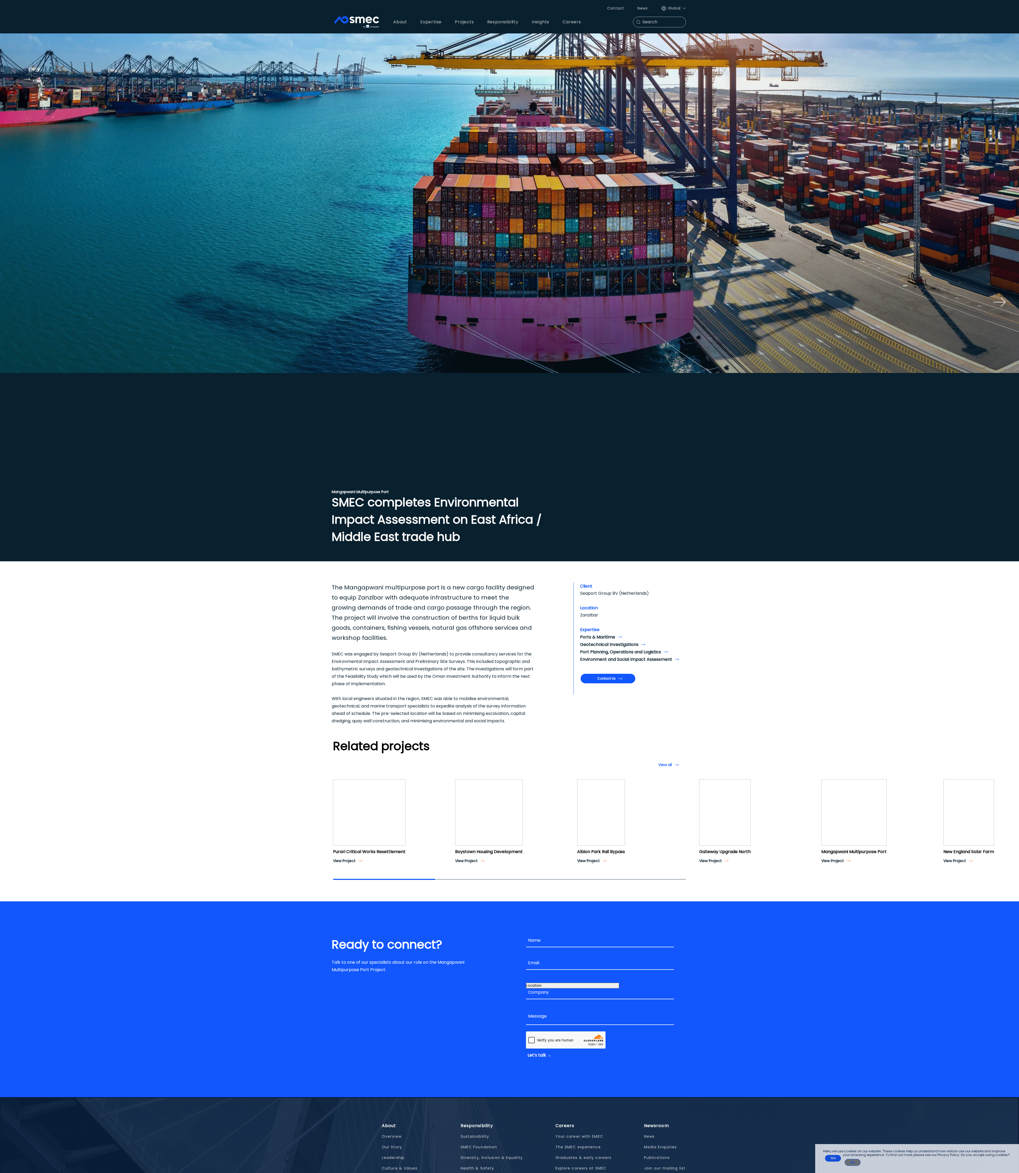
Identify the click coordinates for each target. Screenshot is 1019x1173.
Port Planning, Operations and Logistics (620, 652)
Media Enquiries (660, 1147)
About (389, 1126)
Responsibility (477, 1126)
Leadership (393, 1157)
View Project (344, 860)
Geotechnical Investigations (609, 644)
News (642, 8)
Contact (615, 8)
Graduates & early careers (583, 1157)
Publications (657, 1157)
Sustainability (475, 1136)
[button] (339, 817)
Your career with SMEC (579, 1136)
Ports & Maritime (597, 637)
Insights (540, 22)
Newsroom (656, 1126)
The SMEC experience (578, 1147)
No (852, 1162)
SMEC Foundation (479, 1147)
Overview (391, 1136)
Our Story (392, 1147)
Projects (464, 22)
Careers (565, 1126)
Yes (833, 1158)
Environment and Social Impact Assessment (626, 659)
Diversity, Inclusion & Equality (492, 1157)
